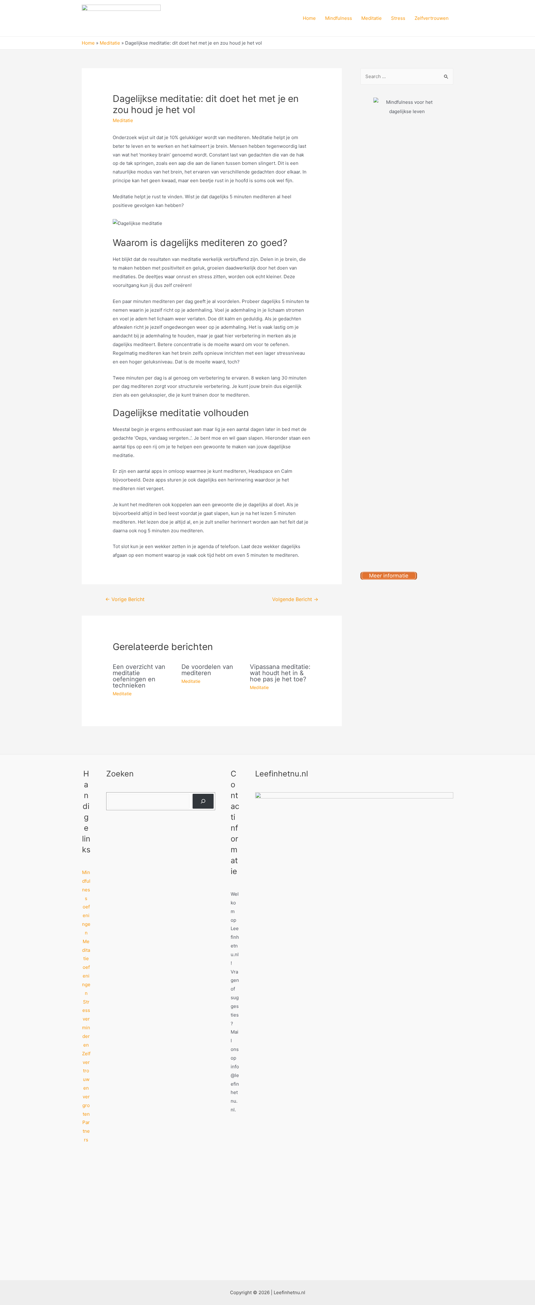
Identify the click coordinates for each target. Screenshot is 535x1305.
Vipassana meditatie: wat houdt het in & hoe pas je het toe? (280, 673)
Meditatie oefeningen (86, 967)
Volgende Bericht (295, 599)
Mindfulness (338, 18)
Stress (398, 18)
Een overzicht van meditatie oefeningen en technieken (139, 676)
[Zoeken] (203, 801)
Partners (86, 1131)
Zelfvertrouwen (432, 18)
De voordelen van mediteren (207, 670)
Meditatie (371, 18)
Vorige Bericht (125, 599)
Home (309, 18)
